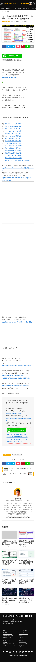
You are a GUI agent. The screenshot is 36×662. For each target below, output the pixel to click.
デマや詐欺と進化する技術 (13, 158)
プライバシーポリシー (7, 634)
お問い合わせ (21, 646)
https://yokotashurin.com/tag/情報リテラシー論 (16, 365)
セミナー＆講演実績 (23, 630)
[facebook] (10, 517)
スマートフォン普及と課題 (13, 133)
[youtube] (28, 517)
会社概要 (5, 632)
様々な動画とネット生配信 (13, 145)
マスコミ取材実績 (6, 640)
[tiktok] (19, 517)
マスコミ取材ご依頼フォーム (9, 645)
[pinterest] (25, 517)
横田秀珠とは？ (6, 630)
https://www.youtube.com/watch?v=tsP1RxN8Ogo (17, 322)
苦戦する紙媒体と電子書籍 (13, 148)
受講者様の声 (21, 637)
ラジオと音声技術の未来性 (13, 150)
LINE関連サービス (7, 637)
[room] (22, 517)
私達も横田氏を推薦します (8, 643)
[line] (19, 651)
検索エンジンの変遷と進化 (13, 128)
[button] (4, 46)
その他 (8, 21)
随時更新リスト (22, 640)
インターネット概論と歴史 (13, 126)
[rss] (29, 651)
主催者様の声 (21, 635)
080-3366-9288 (9, 623)
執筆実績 (5, 642)
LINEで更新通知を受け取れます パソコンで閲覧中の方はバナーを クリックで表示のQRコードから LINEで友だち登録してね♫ (17, 438)
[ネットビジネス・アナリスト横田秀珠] (18, 3)
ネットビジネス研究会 (23, 643)
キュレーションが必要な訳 (13, 136)
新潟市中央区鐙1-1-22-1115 (15, 621)
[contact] (32, 651)
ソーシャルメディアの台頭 (13, 131)
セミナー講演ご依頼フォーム (9, 646)
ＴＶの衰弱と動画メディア (13, 143)
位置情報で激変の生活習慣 (13, 141)
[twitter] (13, 517)
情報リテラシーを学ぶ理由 (13, 124)
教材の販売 (21, 645)
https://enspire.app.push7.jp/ (14, 413)
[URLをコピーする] (32, 46)
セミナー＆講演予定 (23, 632)
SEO (5, 21)
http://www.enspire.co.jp (9, 77)
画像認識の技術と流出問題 (13, 153)
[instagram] (16, 517)
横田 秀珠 (18, 499)
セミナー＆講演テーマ (23, 634)
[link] (7, 517)
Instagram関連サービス (8, 635)
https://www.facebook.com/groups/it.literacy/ (15, 385)
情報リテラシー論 (18, 454)
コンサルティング (22, 642)
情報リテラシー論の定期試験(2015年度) (17, 160)
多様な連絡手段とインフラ (13, 138)
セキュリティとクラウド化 (13, 155)
